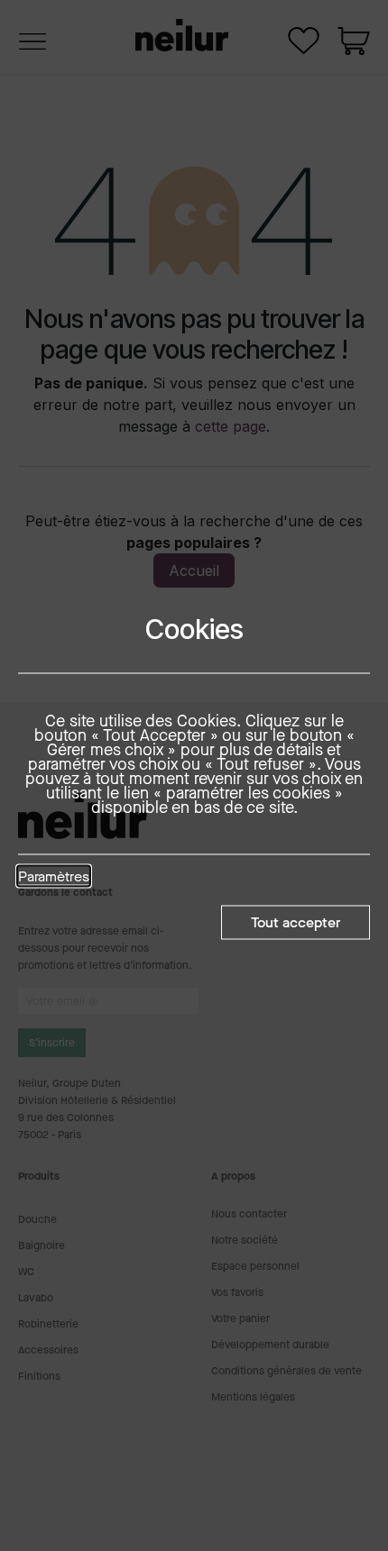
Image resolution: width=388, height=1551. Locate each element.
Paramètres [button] (53, 877)
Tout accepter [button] (295, 921)
